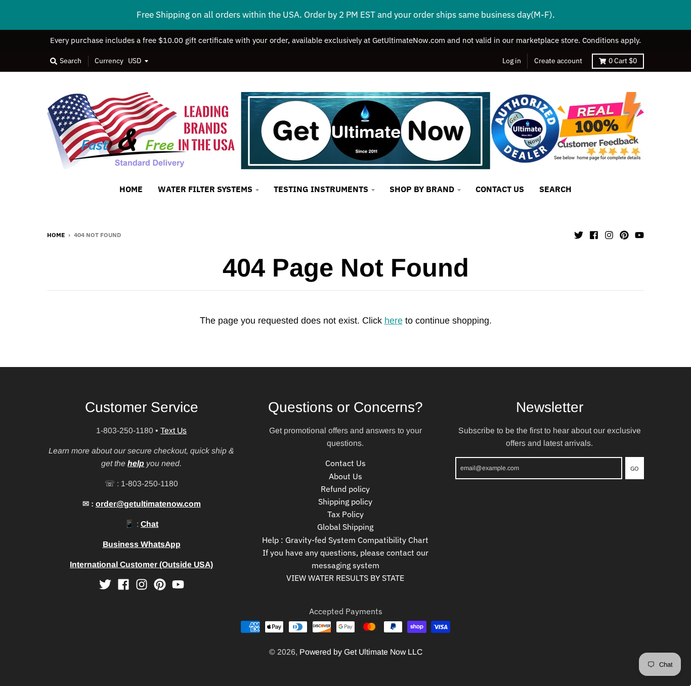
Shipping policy (345, 501)
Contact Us (345, 463)
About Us (345, 476)
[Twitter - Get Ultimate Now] (578, 234)
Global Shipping (345, 527)
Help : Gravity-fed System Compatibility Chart (345, 540)
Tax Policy (345, 514)
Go (634, 468)
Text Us (173, 430)
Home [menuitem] (131, 189)
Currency (109, 60)
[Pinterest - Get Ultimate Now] (624, 234)
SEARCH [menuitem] (555, 189)
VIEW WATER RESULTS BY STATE (345, 578)
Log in (511, 60)
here (393, 320)
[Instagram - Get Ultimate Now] (609, 234)
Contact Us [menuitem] (500, 189)
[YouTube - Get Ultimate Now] (639, 234)
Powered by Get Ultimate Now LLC (360, 652)
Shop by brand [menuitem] (422, 189)
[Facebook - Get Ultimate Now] (593, 234)
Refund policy (345, 489)
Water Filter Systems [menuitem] (205, 189)
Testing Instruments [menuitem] (321, 189)
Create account (558, 60)
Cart (623, 60)
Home (56, 235)
